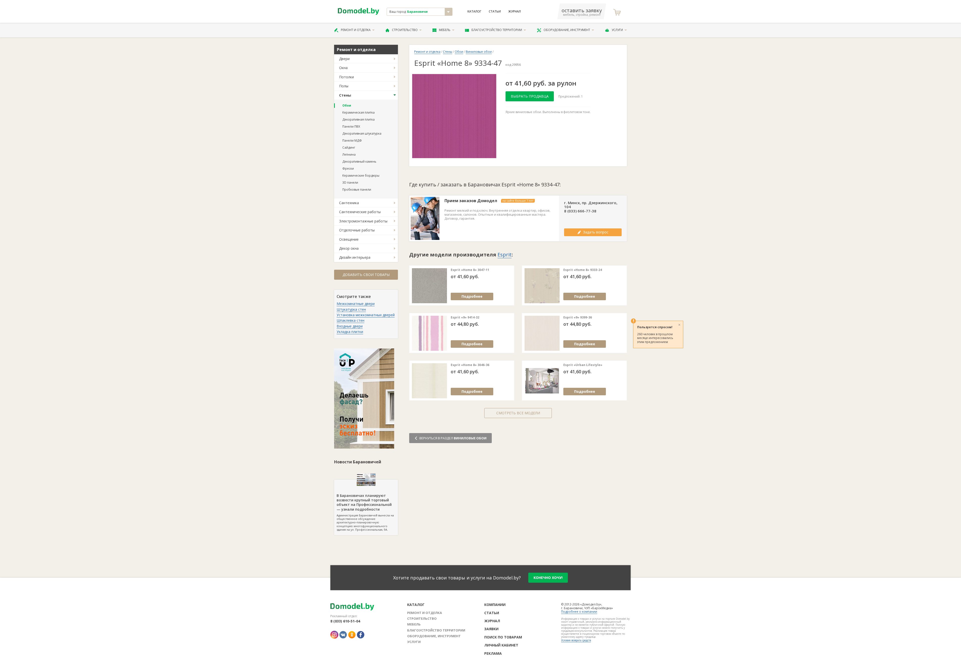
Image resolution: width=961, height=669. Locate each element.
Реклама (493, 653)
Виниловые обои (479, 52)
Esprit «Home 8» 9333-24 (582, 270)
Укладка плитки (350, 331)
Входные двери (350, 326)
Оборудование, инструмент (567, 30)
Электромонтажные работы (363, 221)
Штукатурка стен (351, 309)
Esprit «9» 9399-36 (577, 317)
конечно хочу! (548, 577)
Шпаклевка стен (350, 320)
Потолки (346, 77)
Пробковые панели (356, 189)
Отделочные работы (357, 230)
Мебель (444, 30)
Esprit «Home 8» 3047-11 (470, 270)
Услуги (617, 30)
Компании (495, 604)
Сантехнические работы (360, 211)
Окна (343, 67)
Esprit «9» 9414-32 (465, 317)
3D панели (350, 182)
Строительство (405, 30)
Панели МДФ (352, 140)
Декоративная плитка (358, 119)
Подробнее (472, 296)
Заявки (491, 629)
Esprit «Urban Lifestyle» (582, 365)
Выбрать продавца (530, 96)
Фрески (348, 168)
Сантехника (349, 202)
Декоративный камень (359, 161)
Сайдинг (348, 147)
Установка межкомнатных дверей (366, 314)
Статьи (495, 12)
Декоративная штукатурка (361, 133)
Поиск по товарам (503, 637)
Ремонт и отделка (356, 30)
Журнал (514, 12)
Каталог (474, 12)
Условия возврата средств (576, 640)
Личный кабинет (501, 645)
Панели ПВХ (351, 126)
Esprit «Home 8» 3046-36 (470, 365)
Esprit (505, 254)
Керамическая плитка (358, 112)
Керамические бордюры (360, 175)
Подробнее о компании (579, 611)
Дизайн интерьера (354, 257)
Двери (344, 58)
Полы (343, 86)
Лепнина (349, 154)
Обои (346, 105)
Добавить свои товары (366, 274)
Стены (345, 95)
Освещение (349, 239)
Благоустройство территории (496, 30)
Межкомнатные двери (356, 303)
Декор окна (349, 248)
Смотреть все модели (518, 413)
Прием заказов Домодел (470, 200)
